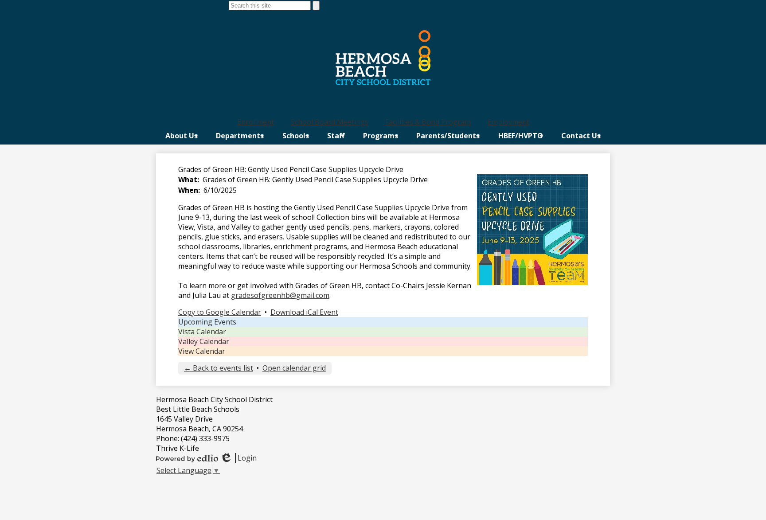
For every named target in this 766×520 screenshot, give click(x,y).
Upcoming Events (207, 322)
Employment (508, 122)
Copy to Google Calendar (219, 312)
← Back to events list (218, 368)
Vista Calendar (202, 331)
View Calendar (201, 351)
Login (238, 458)
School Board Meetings (329, 122)
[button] (181, 136)
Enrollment (255, 122)
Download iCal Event (304, 312)
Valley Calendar (203, 341)
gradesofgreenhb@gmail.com (280, 295)
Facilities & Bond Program (428, 122)
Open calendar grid (294, 368)
